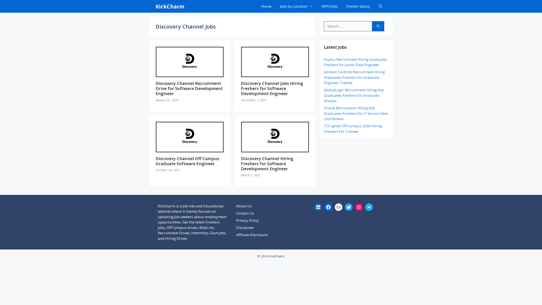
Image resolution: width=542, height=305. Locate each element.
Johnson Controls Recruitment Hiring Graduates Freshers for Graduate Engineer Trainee (354, 77)
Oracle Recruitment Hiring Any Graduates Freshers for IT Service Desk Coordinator (356, 113)
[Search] (378, 26)
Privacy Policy (247, 220)
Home (266, 6)
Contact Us (245, 213)
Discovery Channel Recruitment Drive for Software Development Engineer (189, 88)
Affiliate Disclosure (252, 234)
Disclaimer (245, 227)
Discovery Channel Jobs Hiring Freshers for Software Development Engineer (272, 88)
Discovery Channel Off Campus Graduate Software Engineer (187, 161)
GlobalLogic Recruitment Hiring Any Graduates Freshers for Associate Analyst (354, 95)
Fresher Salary (358, 6)
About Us (244, 206)
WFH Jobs (330, 6)
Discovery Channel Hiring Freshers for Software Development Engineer (267, 164)
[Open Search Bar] (380, 6)
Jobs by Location (293, 6)
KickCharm (170, 6)
